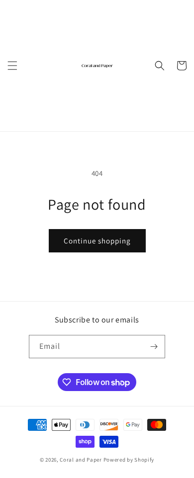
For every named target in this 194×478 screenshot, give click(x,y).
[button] (12, 66)
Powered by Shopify (129, 459)
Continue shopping (97, 240)
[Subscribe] (154, 346)
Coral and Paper (81, 459)
